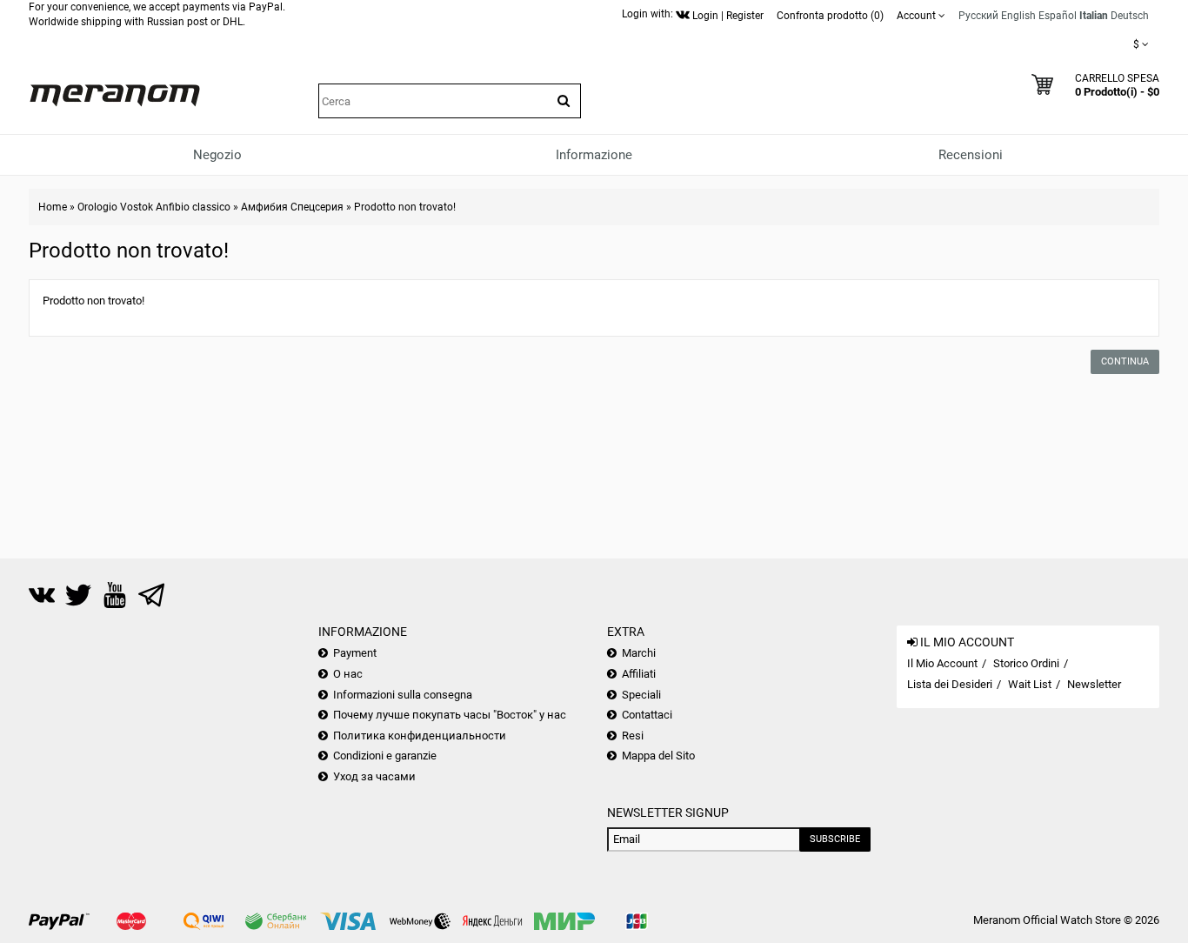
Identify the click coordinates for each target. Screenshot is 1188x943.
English (1018, 16)
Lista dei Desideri (949, 684)
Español (1057, 16)
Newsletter (1094, 684)
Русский (978, 16)
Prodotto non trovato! (405, 207)
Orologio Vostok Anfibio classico (153, 207)
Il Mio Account (942, 663)
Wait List (1029, 684)
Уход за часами (374, 776)
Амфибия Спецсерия (292, 207)
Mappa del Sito (658, 755)
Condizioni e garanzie (385, 755)
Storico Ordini (1026, 663)
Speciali (641, 694)
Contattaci (647, 714)
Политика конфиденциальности (419, 735)
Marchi (639, 652)
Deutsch (1130, 16)
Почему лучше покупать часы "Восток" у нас (449, 714)
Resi (633, 735)
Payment (355, 652)
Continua (1125, 361)
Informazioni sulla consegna (402, 694)
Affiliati (639, 673)
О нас (348, 673)
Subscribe (835, 839)
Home (52, 207)
